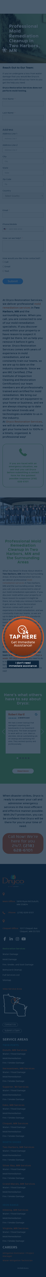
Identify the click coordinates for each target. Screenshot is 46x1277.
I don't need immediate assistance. (23, 664)
